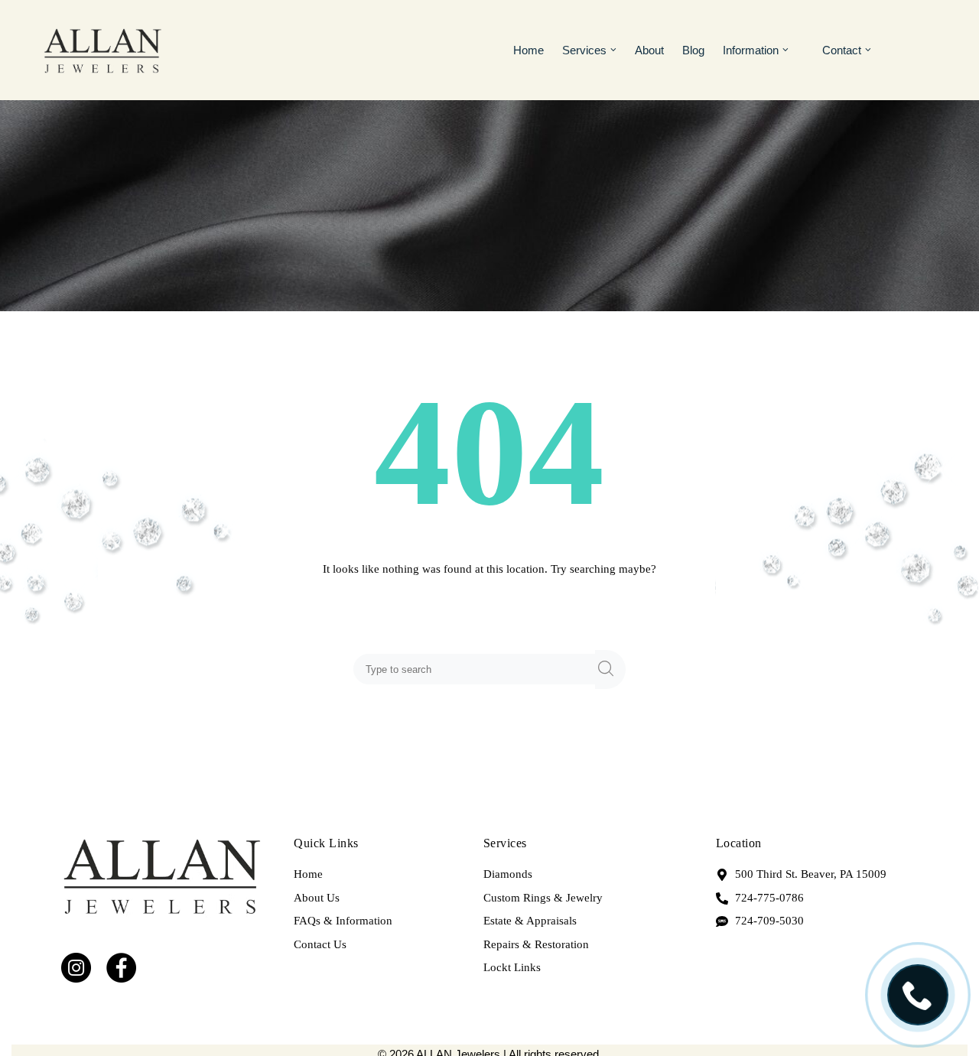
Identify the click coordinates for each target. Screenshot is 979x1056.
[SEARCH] (610, 669)
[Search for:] (477, 669)
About (649, 50)
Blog (693, 50)
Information (751, 50)
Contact (841, 50)
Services (584, 50)
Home (528, 50)
